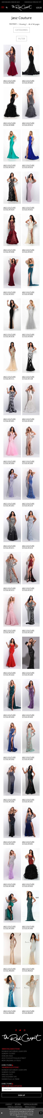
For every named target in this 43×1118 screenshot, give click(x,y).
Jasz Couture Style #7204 (9, 462)
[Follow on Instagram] (26, 1030)
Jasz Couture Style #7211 (9, 547)
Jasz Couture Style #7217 (28, 589)
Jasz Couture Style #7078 (9, 335)
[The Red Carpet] (21, 10)
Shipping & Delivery (31, 1104)
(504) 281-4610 (15, 2)
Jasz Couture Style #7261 (28, 800)
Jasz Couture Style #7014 (9, 166)
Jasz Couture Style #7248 (9, 885)
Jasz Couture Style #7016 (28, 166)
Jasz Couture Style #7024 (9, 208)
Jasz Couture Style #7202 (28, 420)
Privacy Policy (30, 1107)
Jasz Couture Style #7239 (28, 716)
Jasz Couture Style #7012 (28, 124)
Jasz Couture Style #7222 (9, 673)
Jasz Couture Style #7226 (28, 673)
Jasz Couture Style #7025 (28, 885)
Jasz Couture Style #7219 (9, 631)
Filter (21, 38)
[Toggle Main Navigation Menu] (3, 7)
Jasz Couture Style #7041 (28, 843)
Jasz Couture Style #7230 (9, 716)
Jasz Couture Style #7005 (28, 82)
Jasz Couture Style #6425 (28, 969)
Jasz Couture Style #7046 (9, 251)
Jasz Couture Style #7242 (9, 758)
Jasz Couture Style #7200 (9, 927)
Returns (18, 1104)
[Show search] (6, 7)
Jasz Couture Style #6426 (9, 1012)
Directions (7, 1065)
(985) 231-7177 (37, 2)
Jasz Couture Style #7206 (28, 462)
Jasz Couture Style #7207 (9, 504)
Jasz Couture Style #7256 (9, 800)
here (25, 1116)
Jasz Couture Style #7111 (9, 378)
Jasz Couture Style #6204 (9, 969)
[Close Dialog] (1, 1113)
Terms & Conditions (14, 1107)
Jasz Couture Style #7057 (9, 293)
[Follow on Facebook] (17, 1030)
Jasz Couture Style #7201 (9, 420)
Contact (9, 1104)
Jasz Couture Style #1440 (28, 927)
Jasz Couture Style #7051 (28, 251)
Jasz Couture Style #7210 (28, 504)
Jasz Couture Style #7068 (28, 293)
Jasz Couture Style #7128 (28, 378)
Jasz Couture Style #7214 (28, 547)
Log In (39, 7)
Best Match (13, 24)
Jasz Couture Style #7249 (28, 758)
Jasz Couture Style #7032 (28, 208)
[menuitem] (3, 7)
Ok (41, 1113)
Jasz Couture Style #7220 (28, 631)
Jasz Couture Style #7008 (9, 124)
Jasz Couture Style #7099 (28, 335)
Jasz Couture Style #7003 (9, 82)
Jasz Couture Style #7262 (9, 843)
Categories (21, 29)
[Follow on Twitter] (21, 1030)
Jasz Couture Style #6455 (28, 1012)
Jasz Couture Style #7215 (9, 589)
